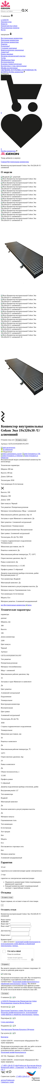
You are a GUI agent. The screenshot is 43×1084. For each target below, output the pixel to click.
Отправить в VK (33, 454)
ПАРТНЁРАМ (27, 70)
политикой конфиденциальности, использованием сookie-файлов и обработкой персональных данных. (21, 944)
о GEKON (5, 1001)
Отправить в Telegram (14, 456)
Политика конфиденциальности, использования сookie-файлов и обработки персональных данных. (20, 1013)
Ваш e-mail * (5, 926)
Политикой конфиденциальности (13, 1052)
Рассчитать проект (31, 1010)
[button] (7, 449)
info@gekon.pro (21, 1065)
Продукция (5, 1010)
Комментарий (6, 939)
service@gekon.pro (7, 1080)
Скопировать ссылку (14, 454)
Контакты (4, 1037)
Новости (28, 1003)
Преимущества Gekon (28, 1001)
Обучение (30, 1029)
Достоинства (6, 931)
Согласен (5, 993)
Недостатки (5, 935)
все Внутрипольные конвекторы (13, 605)
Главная (4, 162)
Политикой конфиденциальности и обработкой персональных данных (20, 983)
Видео (22, 1003)
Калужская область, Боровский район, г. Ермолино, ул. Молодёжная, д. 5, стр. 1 (21, 1067)
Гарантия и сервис (17, 1010)
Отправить (5, 964)
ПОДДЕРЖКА (16, 70)
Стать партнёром (7, 1022)
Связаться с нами (7, 1082)
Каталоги (23, 1029)
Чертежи (15, 1029)
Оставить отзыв (21, 440)
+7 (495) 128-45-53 (8, 1065)
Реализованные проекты (10, 1003)
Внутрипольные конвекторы (18, 162)
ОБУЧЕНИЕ (6, 70)
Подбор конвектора (16, 72)
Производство (14, 1001)
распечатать (10, 447)
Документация (6, 1029)
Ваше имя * (5, 924)
